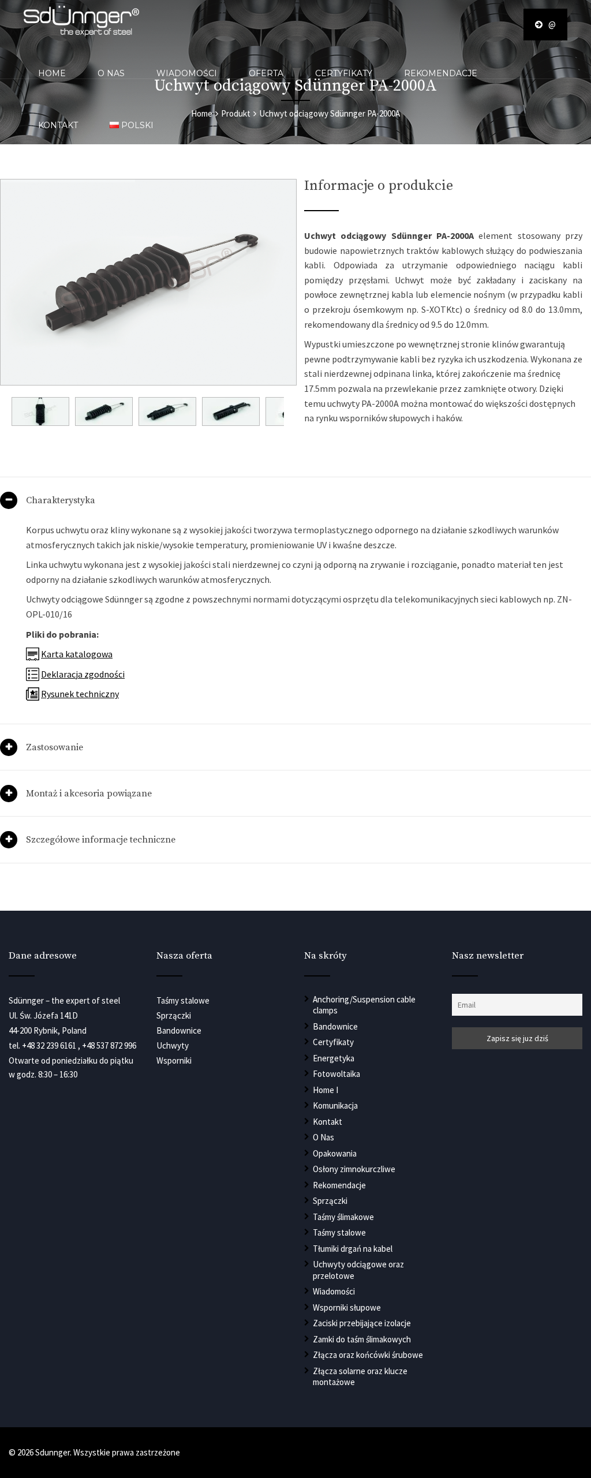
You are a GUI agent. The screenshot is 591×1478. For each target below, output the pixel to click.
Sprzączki (330, 1200)
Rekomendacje (440, 73)
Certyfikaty (343, 73)
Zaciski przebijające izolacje (362, 1323)
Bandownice (335, 1026)
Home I (325, 1089)
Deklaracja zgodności (83, 674)
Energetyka (333, 1058)
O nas (111, 73)
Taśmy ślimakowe (343, 1216)
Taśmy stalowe (339, 1232)
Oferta (266, 73)
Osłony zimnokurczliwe (354, 1168)
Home (52, 73)
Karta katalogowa (77, 654)
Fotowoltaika (336, 1073)
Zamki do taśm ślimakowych (362, 1339)
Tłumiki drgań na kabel (352, 1248)
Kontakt (58, 125)
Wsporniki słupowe (347, 1307)
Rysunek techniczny (80, 693)
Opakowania (335, 1153)
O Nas (323, 1137)
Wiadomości (186, 73)
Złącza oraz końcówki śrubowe (368, 1354)
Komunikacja (335, 1105)
